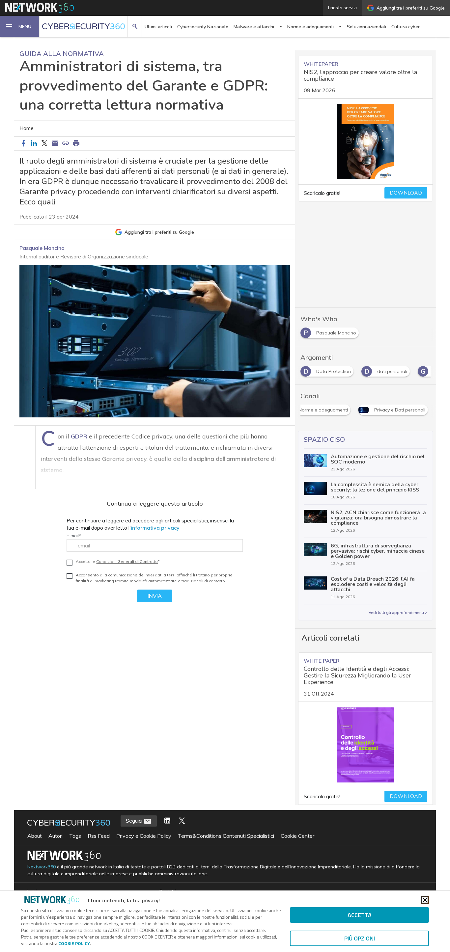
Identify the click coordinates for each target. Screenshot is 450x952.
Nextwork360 (41, 867)
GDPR (79, 436)
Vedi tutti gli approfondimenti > (398, 612)
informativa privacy (155, 527)
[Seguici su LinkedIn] (167, 821)
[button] (20, 26)
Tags (75, 836)
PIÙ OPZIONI (359, 938)
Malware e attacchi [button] (254, 27)
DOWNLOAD (406, 193)
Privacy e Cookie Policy (143, 836)
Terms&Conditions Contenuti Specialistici (226, 836)
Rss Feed (99, 836)
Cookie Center (297, 836)
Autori (55, 836)
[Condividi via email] (55, 143)
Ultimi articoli (158, 27)
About (34, 836)
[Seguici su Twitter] (182, 821)
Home (26, 128)
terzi (171, 574)
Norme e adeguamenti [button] (310, 27)
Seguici (135, 820)
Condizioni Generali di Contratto (127, 561)
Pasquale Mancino (42, 248)
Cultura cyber (405, 27)
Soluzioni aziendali (366, 27)
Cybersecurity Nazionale (202, 27)
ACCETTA (360, 915)
